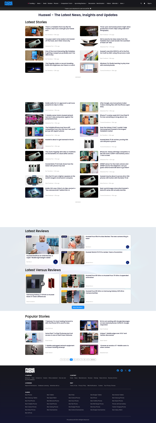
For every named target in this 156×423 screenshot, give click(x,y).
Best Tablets (50, 394)
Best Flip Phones (73, 403)
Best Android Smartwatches (76, 409)
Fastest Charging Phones (119, 406)
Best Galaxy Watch (117, 409)
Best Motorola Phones (53, 400)
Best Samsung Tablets (31, 397)
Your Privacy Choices (109, 385)
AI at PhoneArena (30, 379)
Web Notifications (92, 385)
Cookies (100, 385)
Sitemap (96, 378)
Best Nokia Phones (30, 409)
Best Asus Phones (95, 406)
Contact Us (39, 378)
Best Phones (28, 394)
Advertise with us (54, 385)
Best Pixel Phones (30, 400)
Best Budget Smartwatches (98, 409)
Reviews (90, 378)
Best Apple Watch (52, 397)
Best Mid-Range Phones (97, 403)
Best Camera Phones (30, 406)
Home (71, 378)
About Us (27, 378)
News (76, 378)
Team (32, 378)
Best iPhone (94, 397)
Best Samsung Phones (118, 397)
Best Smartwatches (52, 409)
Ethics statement (53, 378)
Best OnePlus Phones (96, 400)
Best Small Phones (52, 403)
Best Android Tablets (118, 394)
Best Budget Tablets (96, 394)
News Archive (103, 378)
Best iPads (71, 394)
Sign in (149, 3)
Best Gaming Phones (52, 406)
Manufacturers (83, 378)
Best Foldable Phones (31, 403)
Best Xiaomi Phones (117, 400)
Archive (93, 359)
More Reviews (77, 307)
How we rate (62, 378)
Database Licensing (43, 385)
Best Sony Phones (74, 400)
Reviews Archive (112, 378)
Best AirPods (28, 413)
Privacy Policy (82, 385)
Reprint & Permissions (31, 385)
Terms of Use (73, 385)
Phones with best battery (119, 403)
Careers (45, 378)
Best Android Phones (74, 397)
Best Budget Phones (74, 406)
